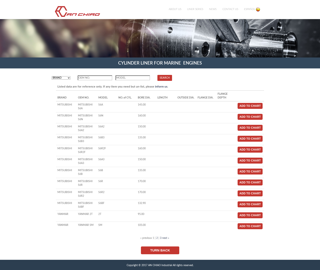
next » (165, 238)
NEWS (212, 9)
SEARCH (165, 78)
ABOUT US (175, 9)
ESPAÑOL (250, 9)
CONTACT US (230, 9)
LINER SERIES (195, 9)
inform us (161, 86)
